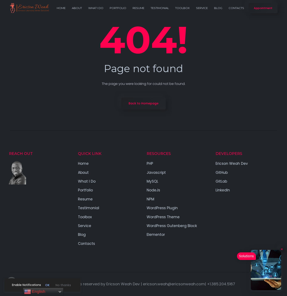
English (38, 291)
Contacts (236, 8)
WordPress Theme (163, 216)
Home (61, 8)
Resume (138, 8)
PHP (150, 163)
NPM (150, 199)
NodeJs (153, 190)
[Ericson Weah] (29, 8)
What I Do (95, 8)
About (77, 8)
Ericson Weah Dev (232, 163)
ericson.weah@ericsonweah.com (174, 284)
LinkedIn (223, 190)
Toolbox (182, 8)
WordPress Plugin (162, 207)
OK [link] (47, 285)
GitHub (222, 172)
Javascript (156, 172)
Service (202, 8)
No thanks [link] (63, 285)
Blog (218, 8)
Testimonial (160, 8)
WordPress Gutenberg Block (172, 225)
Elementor (156, 234)
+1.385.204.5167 (221, 284)
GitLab (221, 181)
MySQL (152, 181)
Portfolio (118, 8)
